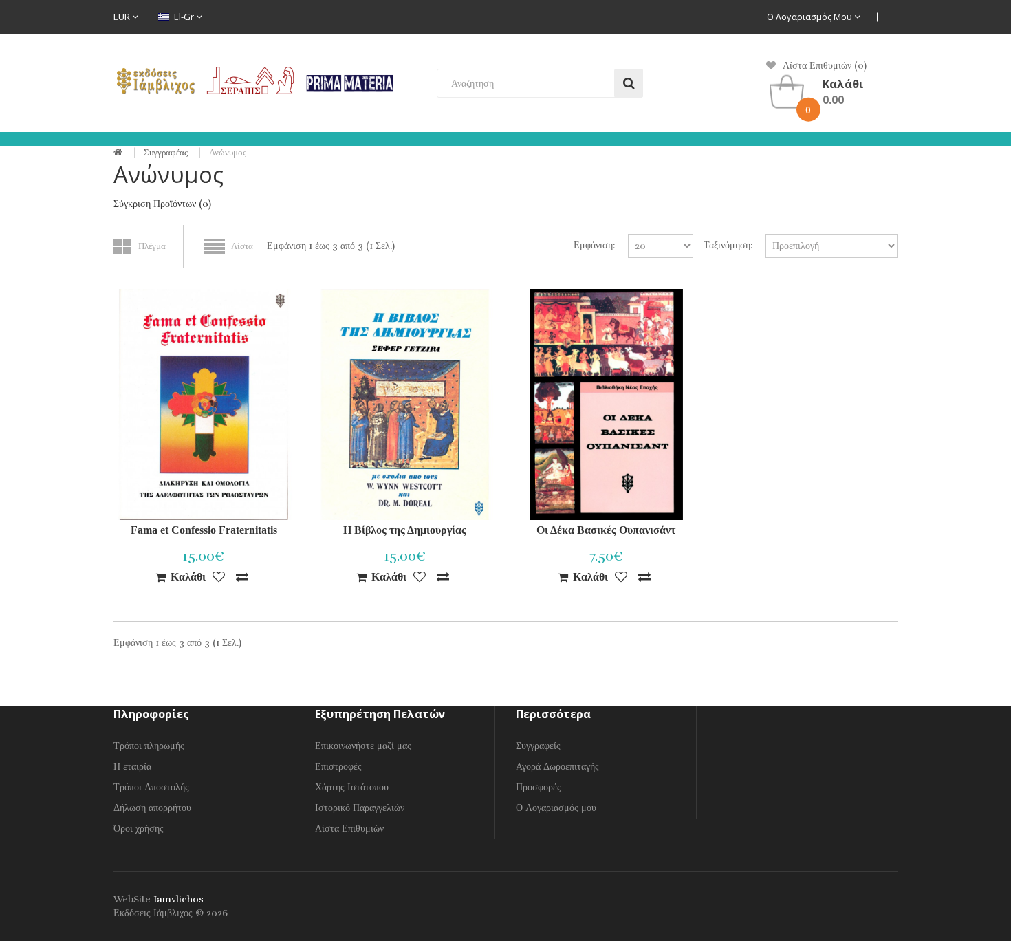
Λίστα (242, 246)
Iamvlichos (178, 899)
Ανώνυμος (227, 152)
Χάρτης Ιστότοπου (352, 787)
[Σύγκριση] (242, 577)
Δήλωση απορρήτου (152, 808)
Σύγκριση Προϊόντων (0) (162, 204)
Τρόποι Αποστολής (151, 787)
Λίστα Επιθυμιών (349, 828)
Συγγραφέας (166, 152)
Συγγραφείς (538, 746)
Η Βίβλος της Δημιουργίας (404, 530)
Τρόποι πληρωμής (148, 746)
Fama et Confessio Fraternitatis (204, 530)
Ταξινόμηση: (728, 245)
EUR (122, 16)
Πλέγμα (152, 246)
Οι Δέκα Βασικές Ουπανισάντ (605, 530)
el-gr (184, 16)
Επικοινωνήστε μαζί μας (363, 746)
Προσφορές (538, 787)
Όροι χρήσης (138, 828)
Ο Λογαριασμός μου (810, 16)
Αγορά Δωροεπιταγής (557, 766)
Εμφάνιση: (594, 245)
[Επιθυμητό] (218, 577)
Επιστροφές (338, 766)
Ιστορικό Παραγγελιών (359, 808)
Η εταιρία (132, 766)
